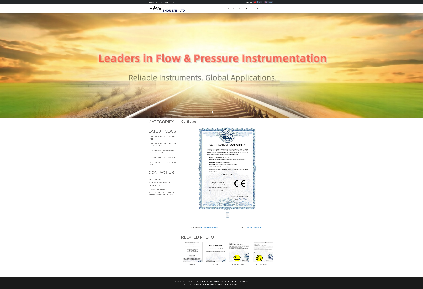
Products (231, 9)
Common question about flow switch (162, 157)
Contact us (269, 9)
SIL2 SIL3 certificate (254, 227)
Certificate (258, 9)
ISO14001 (215, 264)
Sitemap (245, 281)
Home (223, 9)
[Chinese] (257, 2)
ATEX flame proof (238, 264)
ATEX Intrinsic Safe (261, 264)
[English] (268, 2)
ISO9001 (192, 264)
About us (248, 9)
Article (240, 9)
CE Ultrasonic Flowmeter (209, 227)
